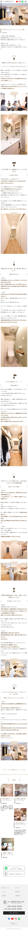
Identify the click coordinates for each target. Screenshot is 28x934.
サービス (17, 887)
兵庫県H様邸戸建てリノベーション (21, 799)
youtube (17, 1)
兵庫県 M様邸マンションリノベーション (8, 854)
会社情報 (4, 895)
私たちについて (5, 887)
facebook (9, 919)
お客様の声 (17, 895)
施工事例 (17, 891)
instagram (20, 2)
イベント (4, 891)
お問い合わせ (15, 912)
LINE (22, 2)
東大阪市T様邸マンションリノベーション (21, 824)
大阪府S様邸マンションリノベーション (7, 799)
